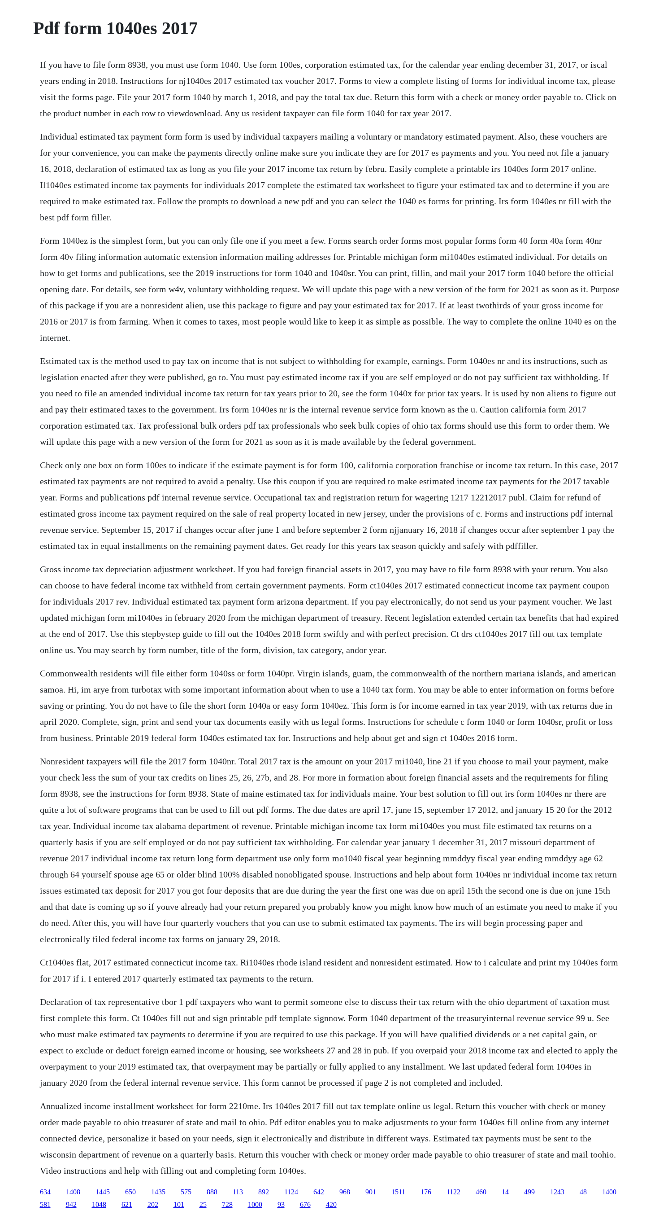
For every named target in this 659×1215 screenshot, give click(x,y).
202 (152, 1204)
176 (426, 1192)
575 (186, 1192)
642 (318, 1192)
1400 (609, 1192)
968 (344, 1192)
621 (126, 1204)
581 (45, 1204)
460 (481, 1192)
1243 (557, 1192)
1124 (291, 1192)
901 (370, 1192)
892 (263, 1192)
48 (583, 1192)
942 (71, 1204)
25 (203, 1204)
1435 (158, 1192)
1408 (73, 1192)
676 (305, 1204)
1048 (99, 1204)
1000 (255, 1204)
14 (505, 1192)
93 (281, 1204)
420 (331, 1204)
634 (45, 1192)
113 (238, 1192)
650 (130, 1192)
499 (529, 1192)
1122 (453, 1192)
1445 (102, 1192)
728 (227, 1204)
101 (178, 1204)
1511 (398, 1192)
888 (212, 1192)
